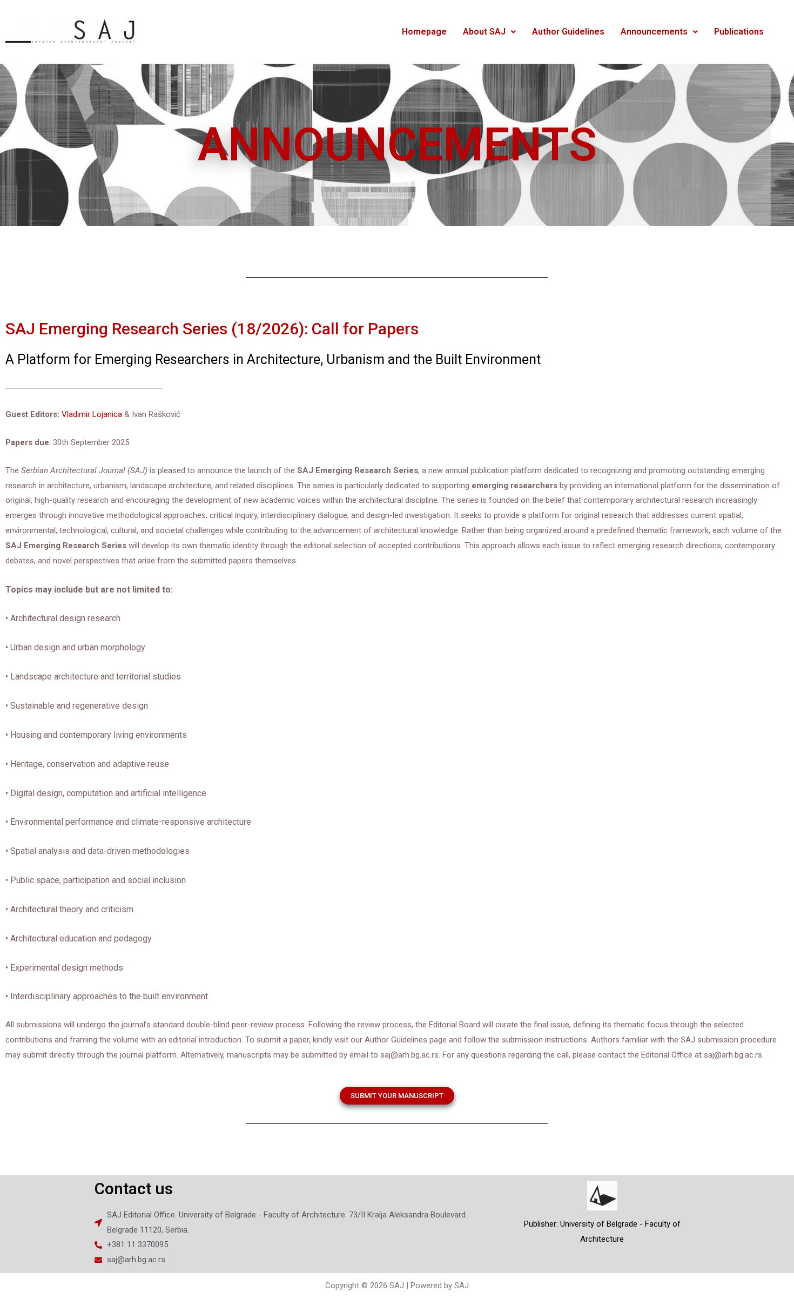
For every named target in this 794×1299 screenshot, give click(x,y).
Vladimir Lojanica (92, 414)
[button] (397, 1096)
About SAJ (484, 31)
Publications (739, 31)
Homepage (424, 31)
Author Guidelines (568, 31)
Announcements (654, 31)
